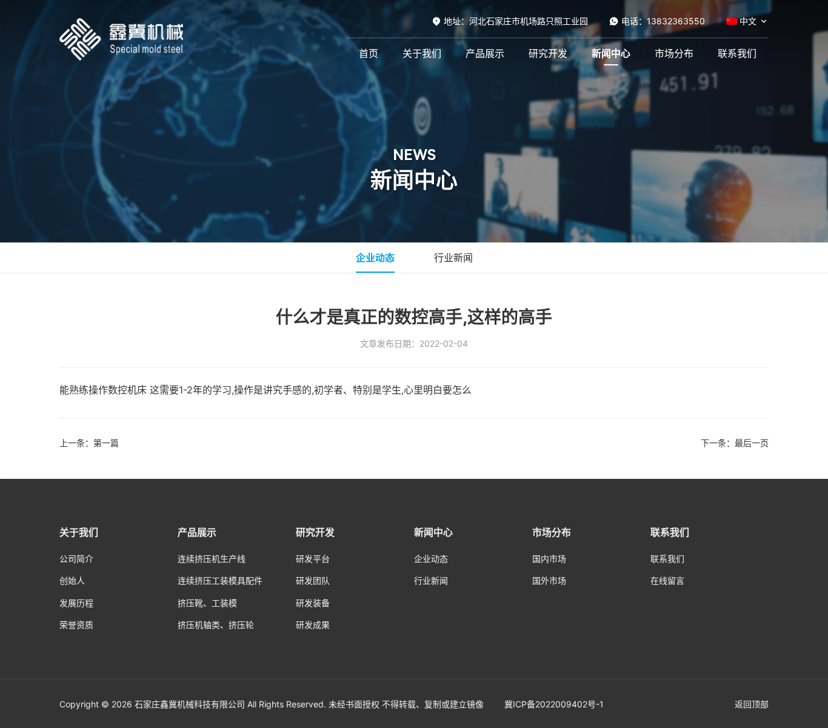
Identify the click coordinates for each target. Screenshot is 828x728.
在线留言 (667, 580)
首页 (368, 53)
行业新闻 (453, 258)
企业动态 (375, 258)
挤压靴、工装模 (207, 603)
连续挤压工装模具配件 (220, 580)
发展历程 (76, 603)
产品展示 (485, 53)
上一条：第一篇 (89, 443)
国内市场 (549, 558)
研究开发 (548, 53)
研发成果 (313, 624)
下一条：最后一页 (735, 443)
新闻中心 (611, 53)
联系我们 (737, 53)
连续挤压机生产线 (211, 558)
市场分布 (674, 53)
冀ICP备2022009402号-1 (554, 704)
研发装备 (313, 603)
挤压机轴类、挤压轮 (216, 624)
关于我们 (421, 53)
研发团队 (313, 580)
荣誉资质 (76, 624)
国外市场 (549, 580)
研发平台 (313, 558)
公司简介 (76, 558)
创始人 (72, 580)
